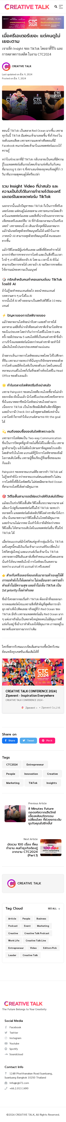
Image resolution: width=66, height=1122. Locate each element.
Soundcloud (16, 1054)
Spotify (13, 1048)
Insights (52, 783)
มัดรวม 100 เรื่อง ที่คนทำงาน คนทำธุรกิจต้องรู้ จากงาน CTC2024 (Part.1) (22, 850)
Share (11, 740)
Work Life (13, 940)
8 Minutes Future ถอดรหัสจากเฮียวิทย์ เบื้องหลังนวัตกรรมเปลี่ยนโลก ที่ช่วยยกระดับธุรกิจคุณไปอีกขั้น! (44, 816)
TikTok (33, 783)
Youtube (14, 1043)
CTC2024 (11, 764)
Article (12, 918)
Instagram (15, 1038)
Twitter (13, 1032)
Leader (12, 955)
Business (41, 918)
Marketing (12, 783)
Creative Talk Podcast (36, 933)
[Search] (61, 7)
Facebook (15, 1027)
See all (52, 908)
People (10, 773)
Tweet (30, 740)
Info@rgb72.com (19, 1083)
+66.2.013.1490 (18, 1088)
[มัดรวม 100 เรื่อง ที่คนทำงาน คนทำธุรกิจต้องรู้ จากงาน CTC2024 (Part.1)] (49, 847)
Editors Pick (50, 947)
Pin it (49, 740)
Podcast (13, 925)
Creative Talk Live (36, 940)
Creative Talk (30, 955)
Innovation (31, 773)
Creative (52, 773)
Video (33, 947)
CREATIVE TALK (29, 883)
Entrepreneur (35, 764)
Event (27, 925)
